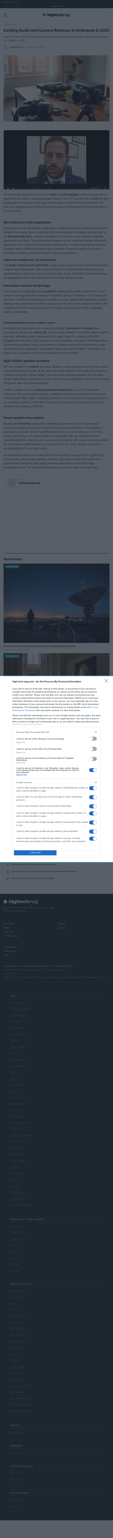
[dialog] (56, 769)
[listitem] (56, 732)
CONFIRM (35, 853)
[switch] (93, 739)
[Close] (107, 682)
